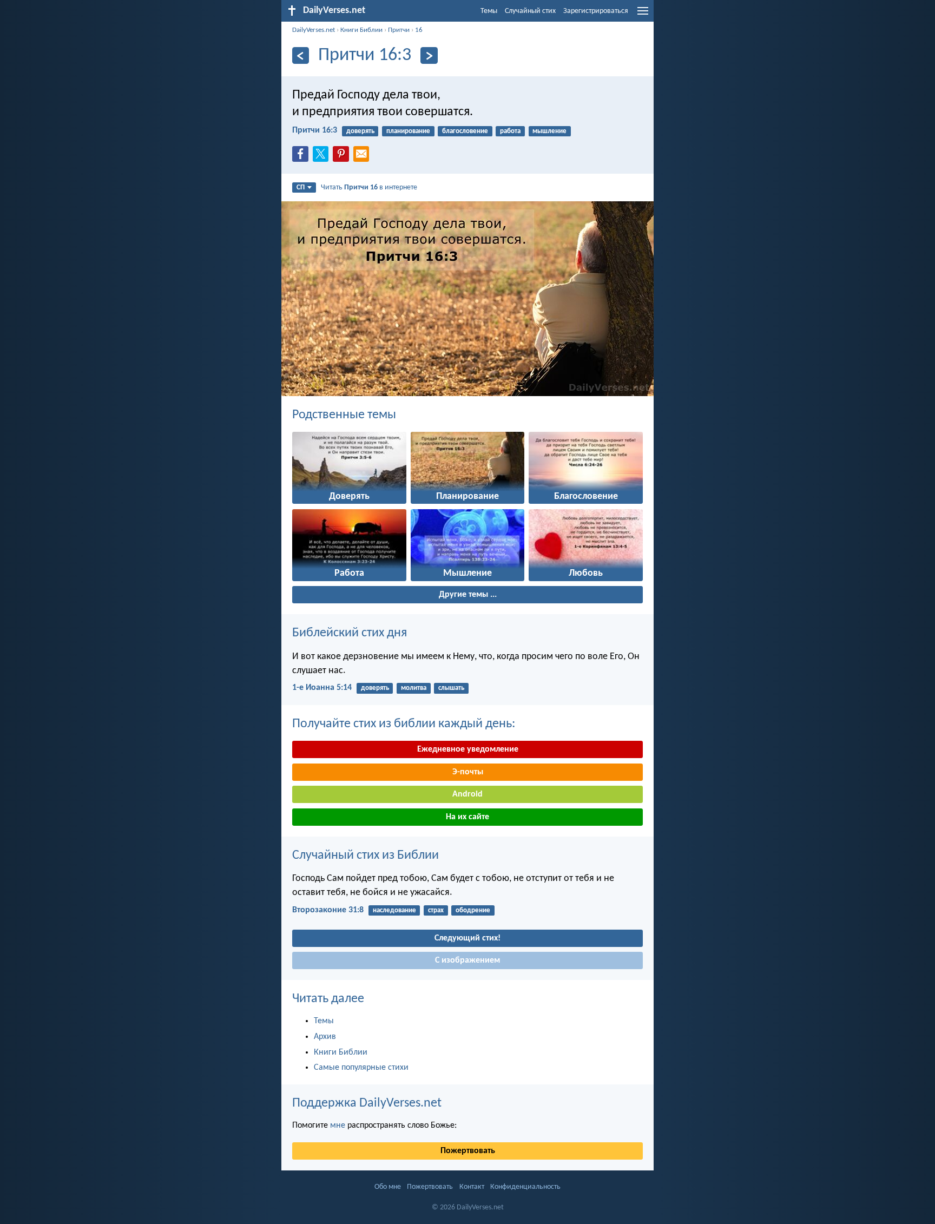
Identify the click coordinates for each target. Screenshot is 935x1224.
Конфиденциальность (525, 1187)
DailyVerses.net (313, 30)
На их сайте (467, 817)
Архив (325, 1036)
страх (436, 910)
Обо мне (387, 1187)
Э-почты (467, 772)
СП (301, 187)
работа (510, 131)
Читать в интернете (369, 187)
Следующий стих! (467, 938)
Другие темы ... (468, 594)
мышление (549, 131)
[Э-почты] (363, 157)
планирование (408, 131)
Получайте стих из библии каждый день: (403, 724)
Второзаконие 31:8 (328, 910)
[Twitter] (323, 157)
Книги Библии (361, 30)
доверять (360, 131)
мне (337, 1125)
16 (419, 30)
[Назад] (300, 55)
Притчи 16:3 (314, 130)
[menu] (643, 15)
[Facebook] (302, 157)
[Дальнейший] (428, 55)
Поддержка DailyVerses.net (367, 1103)
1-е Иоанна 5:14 (322, 687)
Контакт (471, 1187)
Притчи (399, 30)
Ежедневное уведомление (467, 749)
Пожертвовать (467, 1151)
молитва (413, 688)
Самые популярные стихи (361, 1067)
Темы (488, 11)
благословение (465, 131)
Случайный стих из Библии (365, 855)
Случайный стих (530, 11)
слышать (451, 688)
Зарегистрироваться (595, 11)
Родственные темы (344, 415)
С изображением (467, 960)
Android (467, 794)
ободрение (473, 910)
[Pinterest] (343, 157)
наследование (394, 910)
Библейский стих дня (349, 633)
